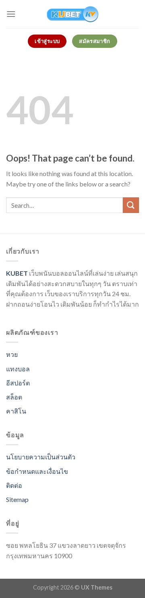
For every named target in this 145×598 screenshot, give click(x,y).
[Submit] (131, 205)
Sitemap (17, 499)
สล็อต (14, 397)
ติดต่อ (14, 485)
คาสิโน (16, 411)
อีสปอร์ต (18, 383)
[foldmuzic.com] (72, 14)
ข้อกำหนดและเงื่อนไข (37, 471)
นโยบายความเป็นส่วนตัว (40, 457)
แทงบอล (18, 369)
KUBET (17, 273)
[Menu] (11, 14)
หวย (12, 354)
